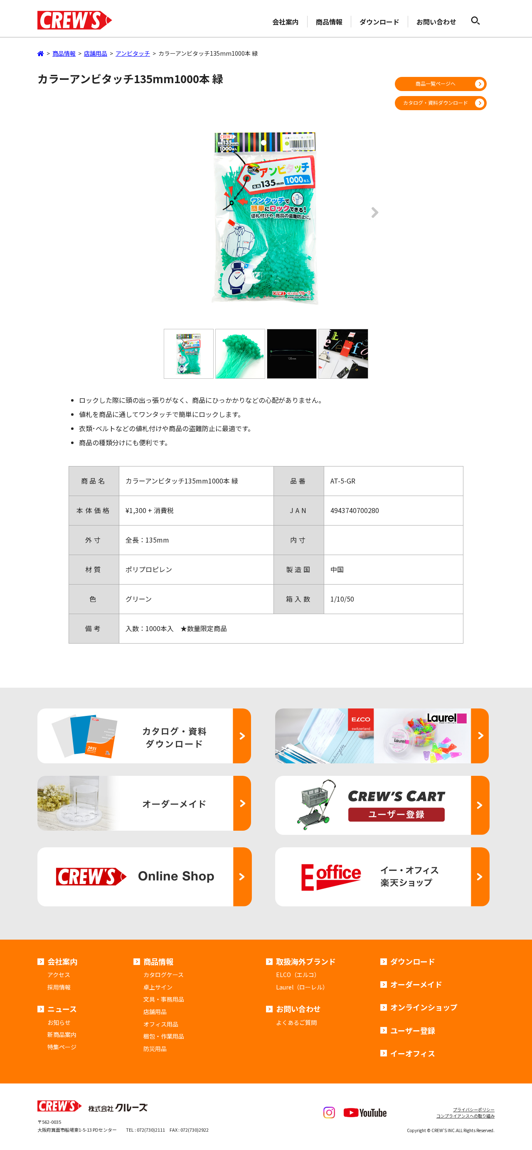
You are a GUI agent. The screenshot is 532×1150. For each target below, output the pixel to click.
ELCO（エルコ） (298, 974)
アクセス (58, 974)
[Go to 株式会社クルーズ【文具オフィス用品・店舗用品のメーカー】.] (40, 53)
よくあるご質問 (296, 1022)
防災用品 (155, 1048)
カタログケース (163, 974)
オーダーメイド (416, 984)
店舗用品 (155, 1011)
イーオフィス (412, 1053)
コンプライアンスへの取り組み (465, 1116)
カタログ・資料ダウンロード (435, 102)
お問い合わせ (436, 22)
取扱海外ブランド (306, 961)
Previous (159, 218)
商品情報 (329, 22)
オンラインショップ (424, 1007)
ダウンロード (379, 22)
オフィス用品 (160, 1024)
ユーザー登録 (412, 1030)
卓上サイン (157, 987)
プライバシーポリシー (474, 1109)
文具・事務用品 (163, 999)
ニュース (62, 1008)
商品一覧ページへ (436, 83)
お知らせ (59, 1022)
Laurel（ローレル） (302, 987)
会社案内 (285, 22)
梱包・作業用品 (163, 1036)
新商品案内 (61, 1034)
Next (372, 218)
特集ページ (61, 1047)
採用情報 (59, 987)
